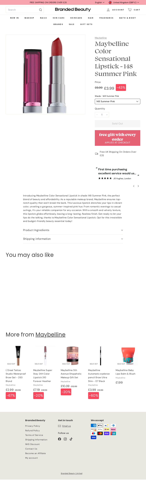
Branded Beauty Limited (71, 473)
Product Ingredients (36, 230)
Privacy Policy (32, 426)
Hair (91, 18)
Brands (58, 24)
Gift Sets (86, 24)
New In (14, 18)
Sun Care (59, 18)
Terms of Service (34, 435)
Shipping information (37, 239)
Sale (72, 24)
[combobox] (25, 10)
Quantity (100, 108)
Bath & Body (127, 18)
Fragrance (106, 18)
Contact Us (31, 448)
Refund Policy (32, 430)
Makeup (29, 18)
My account (31, 457)
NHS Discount (32, 444)
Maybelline (101, 37)
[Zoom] (45, 74)
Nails (43, 18)
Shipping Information (36, 439)
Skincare (76, 18)
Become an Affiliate (35, 453)
